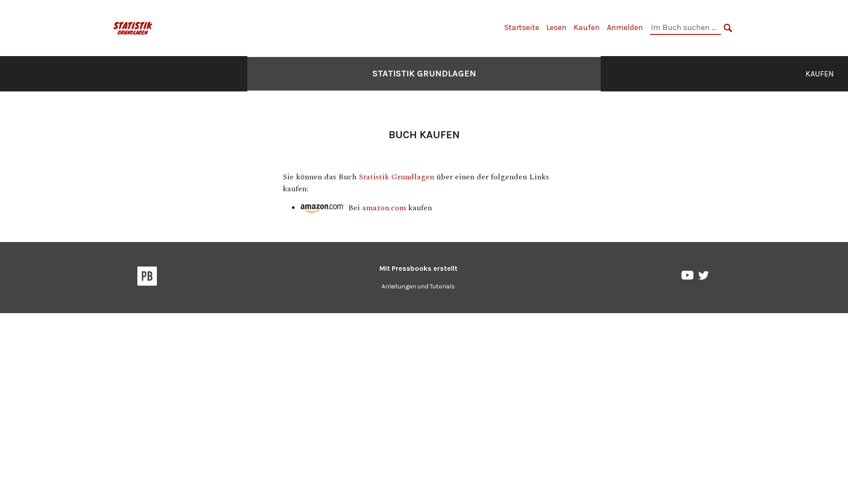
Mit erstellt (418, 268)
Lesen (556, 27)
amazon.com (384, 208)
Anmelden (625, 27)
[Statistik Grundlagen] (133, 27)
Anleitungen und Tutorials (418, 286)
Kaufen (587, 27)
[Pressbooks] (147, 277)
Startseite (521, 27)
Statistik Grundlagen (424, 73)
